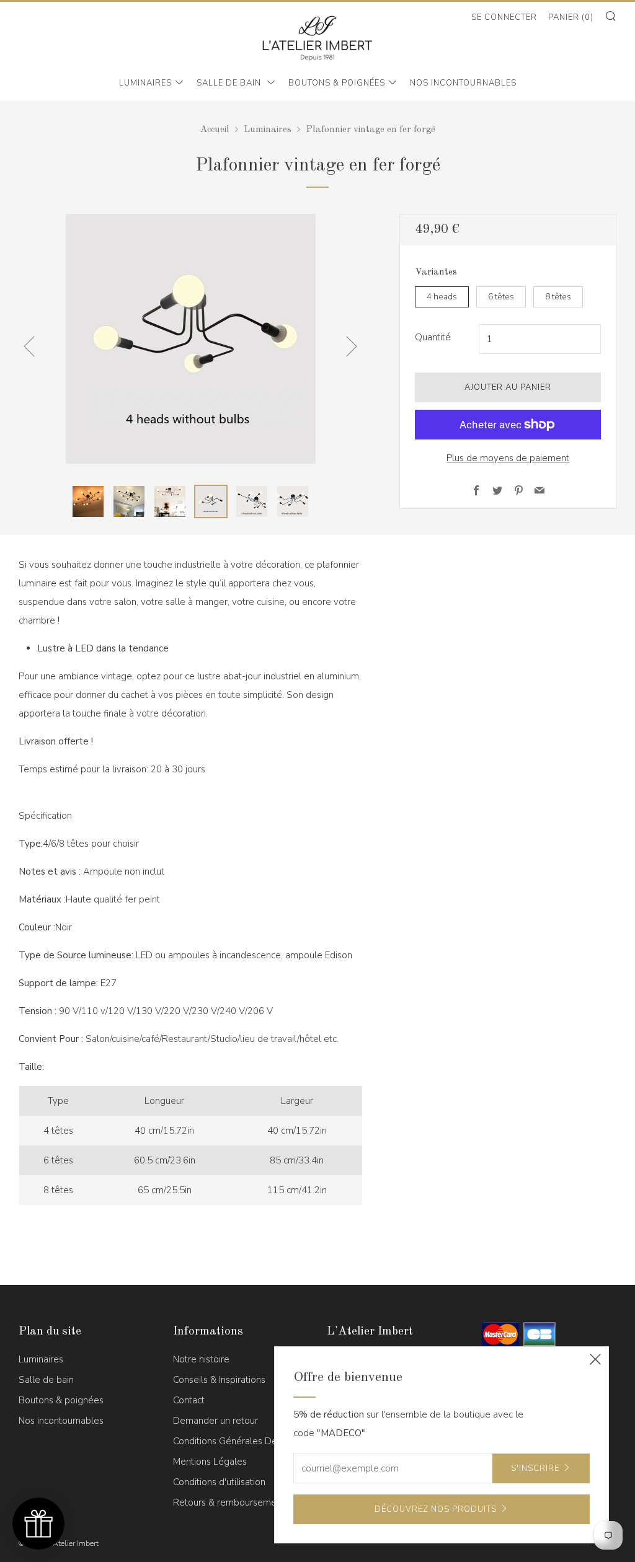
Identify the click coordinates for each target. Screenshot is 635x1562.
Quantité (433, 337)
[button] (38, 1524)
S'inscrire (535, 1468)
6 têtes (501, 296)
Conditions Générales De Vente (238, 1441)
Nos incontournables (463, 83)
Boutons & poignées (336, 83)
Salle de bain (230, 83)
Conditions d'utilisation (219, 1482)
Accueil (214, 130)
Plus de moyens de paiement (507, 458)
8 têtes (558, 296)
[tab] (88, 501)
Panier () (570, 17)
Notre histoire (201, 1359)
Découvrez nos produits (436, 1509)
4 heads (442, 296)
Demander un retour (215, 1420)
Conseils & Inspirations (219, 1380)
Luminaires (145, 83)
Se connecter (504, 17)
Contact (189, 1400)
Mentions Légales (210, 1461)
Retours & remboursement (229, 1502)
